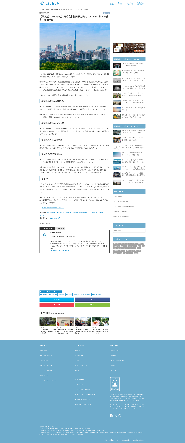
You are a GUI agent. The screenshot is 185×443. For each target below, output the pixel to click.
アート (139, 248)
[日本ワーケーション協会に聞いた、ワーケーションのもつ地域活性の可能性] (117, 168)
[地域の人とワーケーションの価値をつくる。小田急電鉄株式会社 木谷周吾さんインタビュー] (117, 175)
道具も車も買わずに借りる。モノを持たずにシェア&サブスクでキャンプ (133, 116)
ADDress (128, 251)
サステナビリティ (128, 253)
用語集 (77, 370)
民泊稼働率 (87, 294)
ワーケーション (132, 243)
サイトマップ (115, 370)
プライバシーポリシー (117, 360)
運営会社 (113, 355)
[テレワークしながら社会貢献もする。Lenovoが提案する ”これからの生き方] (117, 182)
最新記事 (78, 350)
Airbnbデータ (53, 294)
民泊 (115, 248)
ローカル (122, 251)
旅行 (139, 246)
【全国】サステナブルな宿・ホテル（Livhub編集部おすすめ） (132, 64)
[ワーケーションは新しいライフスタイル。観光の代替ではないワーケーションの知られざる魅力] (117, 161)
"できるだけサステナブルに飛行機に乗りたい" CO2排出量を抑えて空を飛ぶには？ (133, 87)
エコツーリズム (118, 253)
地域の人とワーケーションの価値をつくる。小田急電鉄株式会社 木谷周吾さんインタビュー (133, 174)
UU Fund (114, 398)
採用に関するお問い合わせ (122, 216)
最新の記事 (61, 228)
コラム (43, 291)
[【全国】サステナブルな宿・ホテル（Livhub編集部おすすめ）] (117, 65)
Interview (130, 3)
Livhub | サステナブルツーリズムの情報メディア (121, 440)
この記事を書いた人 (47, 228)
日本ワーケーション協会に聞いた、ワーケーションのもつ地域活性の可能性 (133, 168)
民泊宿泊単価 (78, 294)
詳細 (134, 408)
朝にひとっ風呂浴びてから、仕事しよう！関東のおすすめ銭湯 (133, 139)
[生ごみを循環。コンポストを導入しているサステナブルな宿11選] (117, 73)
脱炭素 (136, 253)
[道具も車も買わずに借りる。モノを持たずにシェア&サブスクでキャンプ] (117, 116)
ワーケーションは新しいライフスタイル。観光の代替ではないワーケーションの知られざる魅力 (133, 161)
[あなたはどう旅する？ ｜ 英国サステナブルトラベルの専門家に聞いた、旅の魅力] (117, 80)
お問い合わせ (118, 196)
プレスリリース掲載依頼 (121, 201)
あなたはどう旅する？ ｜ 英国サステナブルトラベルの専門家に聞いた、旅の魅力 (133, 79)
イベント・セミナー (81, 365)
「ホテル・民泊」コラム (54, 291)
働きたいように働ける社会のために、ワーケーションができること (133, 154)
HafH (139, 251)
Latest (112, 3)
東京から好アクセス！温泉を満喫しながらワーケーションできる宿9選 (133, 132)
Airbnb (134, 251)
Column (120, 3)
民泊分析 (69, 294)
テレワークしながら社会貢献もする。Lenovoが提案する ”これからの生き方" (133, 181)
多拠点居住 (141, 243)
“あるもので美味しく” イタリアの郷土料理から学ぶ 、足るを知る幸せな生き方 (133, 102)
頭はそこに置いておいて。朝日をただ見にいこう (133, 109)
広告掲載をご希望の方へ (121, 211)
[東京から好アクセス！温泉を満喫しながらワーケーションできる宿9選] (117, 132)
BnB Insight (54, 218)
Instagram (53, 250)
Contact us (140, 3)
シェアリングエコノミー (129, 248)
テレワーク (124, 246)
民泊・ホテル (44, 375)
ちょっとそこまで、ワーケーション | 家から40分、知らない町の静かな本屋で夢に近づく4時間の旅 (133, 147)
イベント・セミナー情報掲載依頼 (124, 206)
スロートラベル (133, 246)
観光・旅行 (43, 350)
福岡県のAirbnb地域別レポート (53, 208)
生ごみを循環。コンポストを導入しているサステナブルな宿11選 (133, 72)
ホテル (119, 248)
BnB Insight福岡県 (98, 294)
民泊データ (44, 294)
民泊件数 (62, 294)
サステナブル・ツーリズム (48, 380)
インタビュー (79, 355)
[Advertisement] (56, 269)
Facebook (65, 250)
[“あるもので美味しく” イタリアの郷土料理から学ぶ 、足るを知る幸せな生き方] (117, 102)
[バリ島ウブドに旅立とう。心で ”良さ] (117, 95)
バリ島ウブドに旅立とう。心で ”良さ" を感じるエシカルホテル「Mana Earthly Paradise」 (133, 94)
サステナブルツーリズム (120, 243)
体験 (143, 246)
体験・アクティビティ (46, 355)
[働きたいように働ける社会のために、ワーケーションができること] (117, 154)
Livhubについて (115, 350)
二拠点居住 (116, 246)
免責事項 (113, 365)
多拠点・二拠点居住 (46, 365)
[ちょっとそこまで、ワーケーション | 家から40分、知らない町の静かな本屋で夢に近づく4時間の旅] (117, 147)
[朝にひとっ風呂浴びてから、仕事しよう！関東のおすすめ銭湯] (117, 140)
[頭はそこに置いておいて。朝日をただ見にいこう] (117, 109)
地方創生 (116, 251)
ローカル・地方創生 (46, 370)
